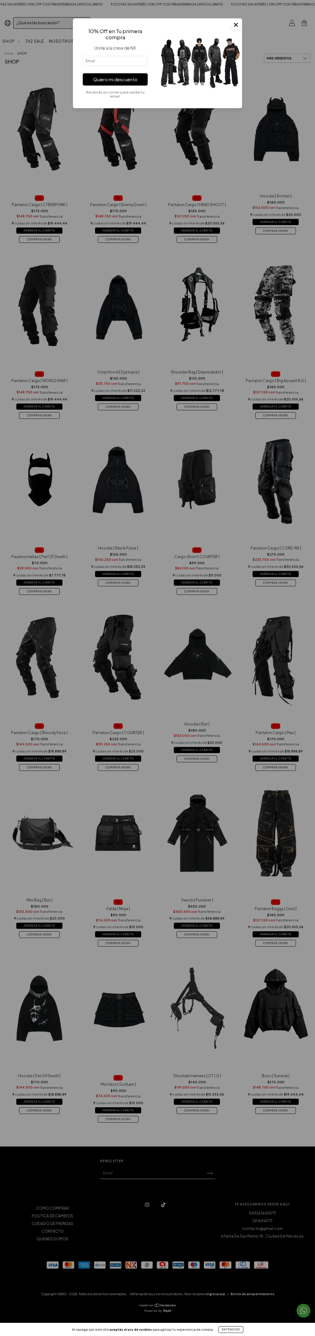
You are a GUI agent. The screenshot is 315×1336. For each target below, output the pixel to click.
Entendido (231, 1329)
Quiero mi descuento (115, 79)
